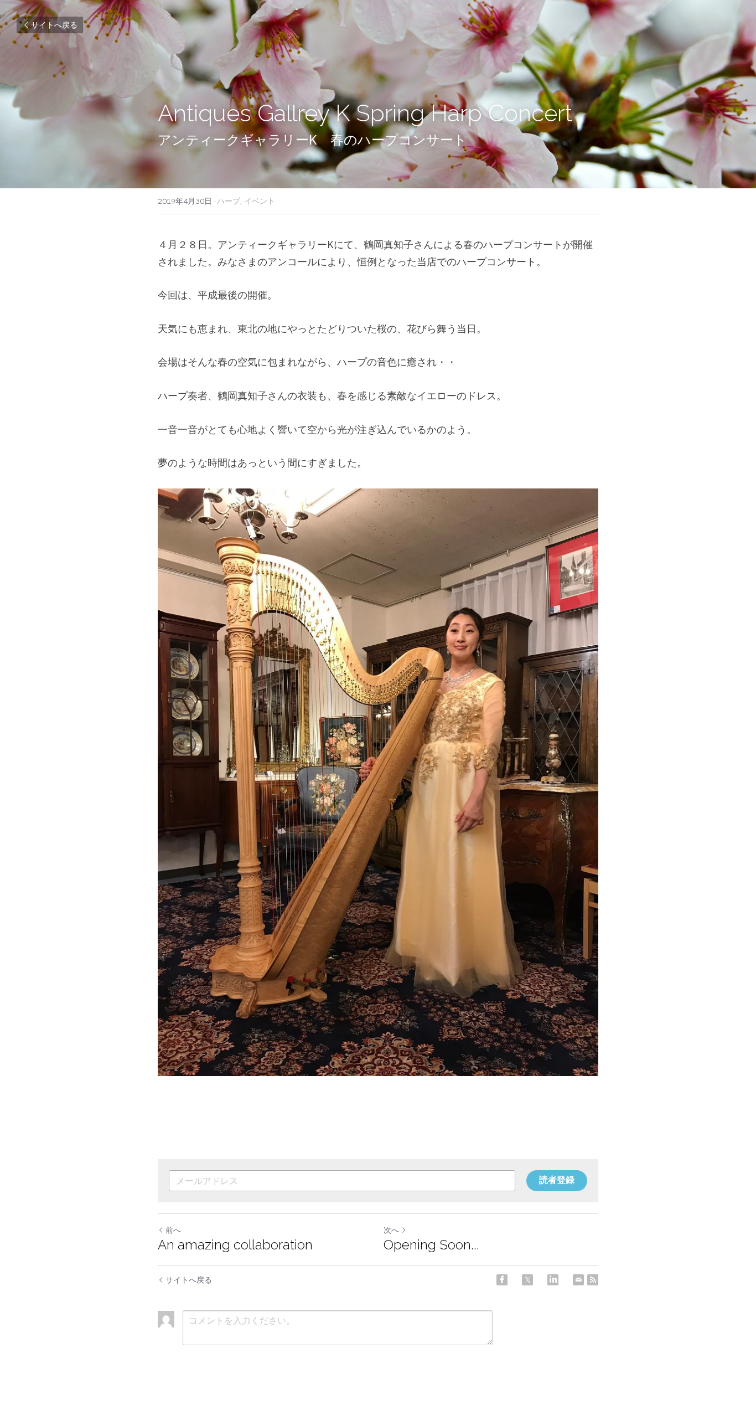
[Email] (578, 1279)
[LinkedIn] (552, 1279)
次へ (391, 1230)
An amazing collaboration (235, 1245)
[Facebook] (502, 1279)
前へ (173, 1230)
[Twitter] (527, 1279)
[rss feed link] (592, 1279)
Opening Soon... (431, 1245)
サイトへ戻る (54, 25)
